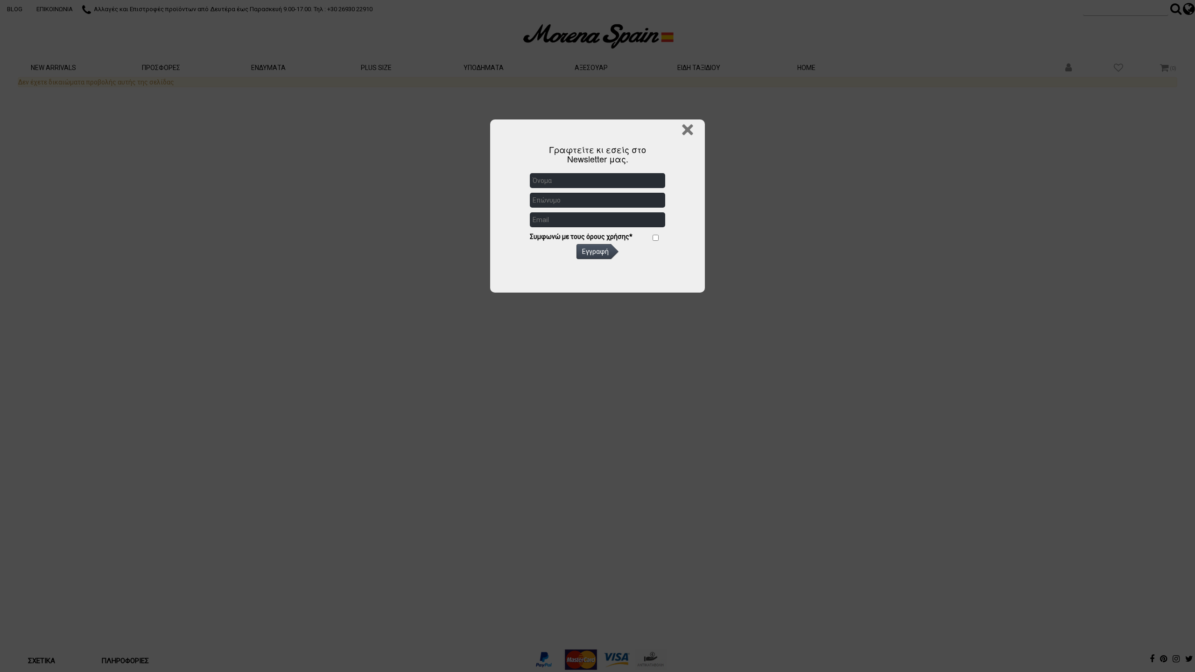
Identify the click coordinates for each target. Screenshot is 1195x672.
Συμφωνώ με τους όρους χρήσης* (581, 236)
